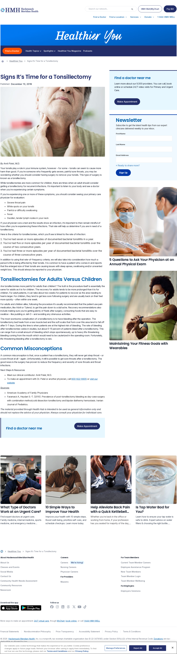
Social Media (6, 572)
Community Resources (11, 585)
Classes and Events (9, 567)
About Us (4, 562)
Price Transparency (65, 631)
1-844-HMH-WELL (92, 621)
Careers (64, 562)
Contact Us (5, 576)
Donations (158, 639)
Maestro (65, 582)
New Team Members (131, 572)
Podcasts (87, 51)
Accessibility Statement (89, 631)
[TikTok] (85, 606)
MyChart (61, 621)
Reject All (138, 648)
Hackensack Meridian (21, 639)
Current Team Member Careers (136, 562)
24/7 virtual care (41, 621)
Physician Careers (69, 572)
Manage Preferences (115, 648)
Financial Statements (9, 631)
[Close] (173, 648)
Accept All (157, 648)
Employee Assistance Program (135, 567)
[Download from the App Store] (9, 608)
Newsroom (5, 590)
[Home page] (2, 61)
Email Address (122, 155)
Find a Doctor (12, 51)
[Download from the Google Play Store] (31, 608)
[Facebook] (52, 606)
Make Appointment (87, 426)
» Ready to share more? (128, 165)
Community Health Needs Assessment (18, 581)
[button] (100, 17)
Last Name (120, 144)
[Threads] (68, 606)
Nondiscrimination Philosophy (37, 631)
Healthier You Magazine (69, 51)
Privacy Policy (111, 631)
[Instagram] (57, 606)
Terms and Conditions (57, 651)
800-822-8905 (79, 379)
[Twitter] (74, 606)
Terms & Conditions (132, 631)
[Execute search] (134, 9)
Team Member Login (131, 576)
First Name (120, 134)
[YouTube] (79, 606)
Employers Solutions (130, 591)
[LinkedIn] (63, 606)
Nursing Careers (68, 567)
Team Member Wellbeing (133, 581)
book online (71, 621)
